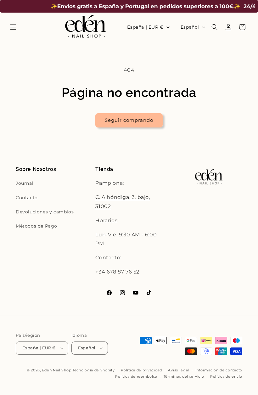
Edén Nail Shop (56, 370)
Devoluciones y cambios (45, 212)
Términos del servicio (184, 376)
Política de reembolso (136, 376)
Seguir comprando (129, 120)
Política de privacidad (141, 370)
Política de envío (226, 376)
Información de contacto (218, 370)
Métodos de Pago (36, 226)
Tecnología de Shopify (93, 370)
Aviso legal (178, 370)
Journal (24, 183)
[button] (13, 27)
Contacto (27, 197)
